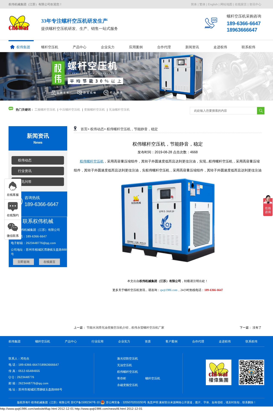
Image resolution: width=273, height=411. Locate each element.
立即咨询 (23, 261)
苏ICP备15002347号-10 (85, 402)
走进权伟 (225, 341)
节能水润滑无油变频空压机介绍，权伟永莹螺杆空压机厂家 (125, 327)
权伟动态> (98, 129)
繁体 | (203, 4)
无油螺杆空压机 (119, 109)
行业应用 (97, 341)
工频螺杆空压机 (45, 109)
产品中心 (79, 47)
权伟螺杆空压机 (127, 371)
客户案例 (171, 341)
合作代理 (164, 47)
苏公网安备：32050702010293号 (126, 402)
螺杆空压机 (49, 47)
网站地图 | (227, 4)
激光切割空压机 (127, 358)
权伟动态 (25, 160)
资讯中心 (255, 4)
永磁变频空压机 (127, 385)
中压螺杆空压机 (69, 109)
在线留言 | (241, 4)
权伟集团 (23, 47)
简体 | (195, 4)
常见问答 (25, 181)
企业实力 (124, 341)
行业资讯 (25, 171)
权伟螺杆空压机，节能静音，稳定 (132, 129)
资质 (148, 341)
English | (213, 4)
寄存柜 (121, 378)
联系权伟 (248, 47)
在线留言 (49, 261)
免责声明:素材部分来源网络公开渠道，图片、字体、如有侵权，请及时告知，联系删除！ (201, 402)
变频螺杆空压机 (94, 109)
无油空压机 (124, 365)
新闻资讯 (192, 47)
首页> (85, 129)
